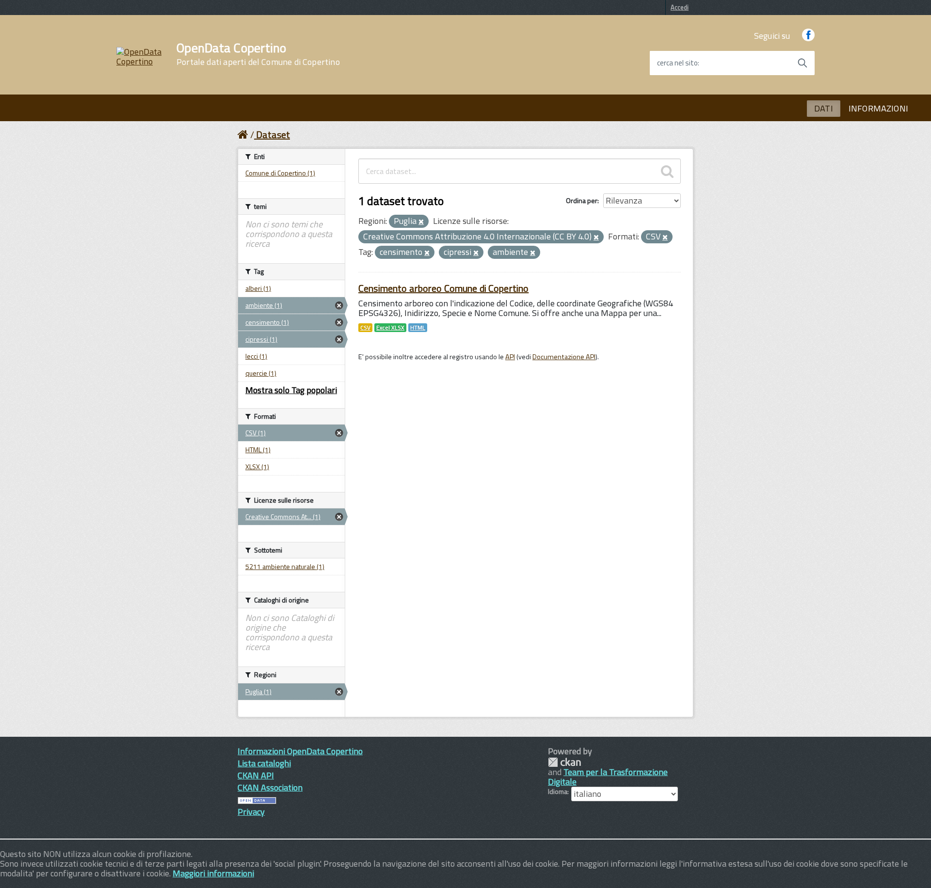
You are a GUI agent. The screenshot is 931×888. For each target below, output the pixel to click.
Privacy (251, 811)
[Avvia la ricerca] (802, 63)
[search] (667, 171)
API (510, 356)
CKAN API (256, 775)
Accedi (680, 7)
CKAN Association (270, 787)
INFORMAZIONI (878, 108)
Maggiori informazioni (213, 873)
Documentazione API (563, 356)
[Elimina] (421, 222)
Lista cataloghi (264, 763)
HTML (417, 327)
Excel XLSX (390, 327)
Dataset (273, 134)
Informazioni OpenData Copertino (300, 751)
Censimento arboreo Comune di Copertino (443, 288)
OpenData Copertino (258, 54)
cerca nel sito (677, 63)
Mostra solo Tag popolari (291, 389)
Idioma (557, 791)
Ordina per (581, 200)
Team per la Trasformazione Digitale (608, 776)
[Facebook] (808, 35)
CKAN (564, 762)
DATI (823, 108)
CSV (365, 327)
